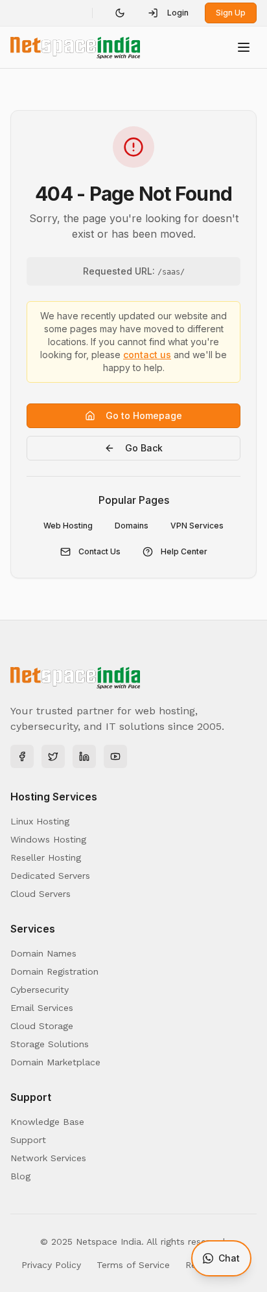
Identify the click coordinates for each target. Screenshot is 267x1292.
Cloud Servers (40, 894)
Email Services (41, 1008)
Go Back (144, 447)
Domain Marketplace (55, 1062)
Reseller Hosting (45, 857)
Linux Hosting (39, 821)
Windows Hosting (48, 839)
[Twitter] (53, 756)
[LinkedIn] (84, 756)
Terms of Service (133, 1265)
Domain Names (43, 953)
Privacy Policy (51, 1265)
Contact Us (99, 551)
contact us (147, 354)
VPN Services (197, 525)
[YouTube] (115, 756)
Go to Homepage (144, 415)
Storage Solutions (49, 1044)
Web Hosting (68, 525)
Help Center (184, 551)
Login (178, 12)
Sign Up (231, 12)
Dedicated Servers (50, 875)
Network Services (48, 1158)
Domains (131, 525)
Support (28, 1140)
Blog (20, 1176)
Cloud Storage (41, 1026)
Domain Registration (54, 971)
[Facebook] (22, 756)
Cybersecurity (39, 989)
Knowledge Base (47, 1121)
